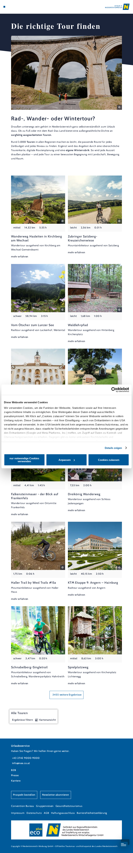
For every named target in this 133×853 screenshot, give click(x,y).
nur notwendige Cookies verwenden (24, 460)
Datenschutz (34, 812)
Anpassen (65, 459)
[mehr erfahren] (38, 217)
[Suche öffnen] (17, 7)
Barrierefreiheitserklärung (92, 812)
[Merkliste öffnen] (14, 7)
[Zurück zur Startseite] (117, 7)
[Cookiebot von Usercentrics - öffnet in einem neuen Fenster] (114, 389)
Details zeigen (113, 447)
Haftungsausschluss (63, 812)
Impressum (18, 812)
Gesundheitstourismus (69, 806)
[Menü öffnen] (4, 7)
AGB (46, 812)
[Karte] (11, 7)
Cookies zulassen (108, 459)
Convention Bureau (22, 806)
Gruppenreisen (45, 806)
